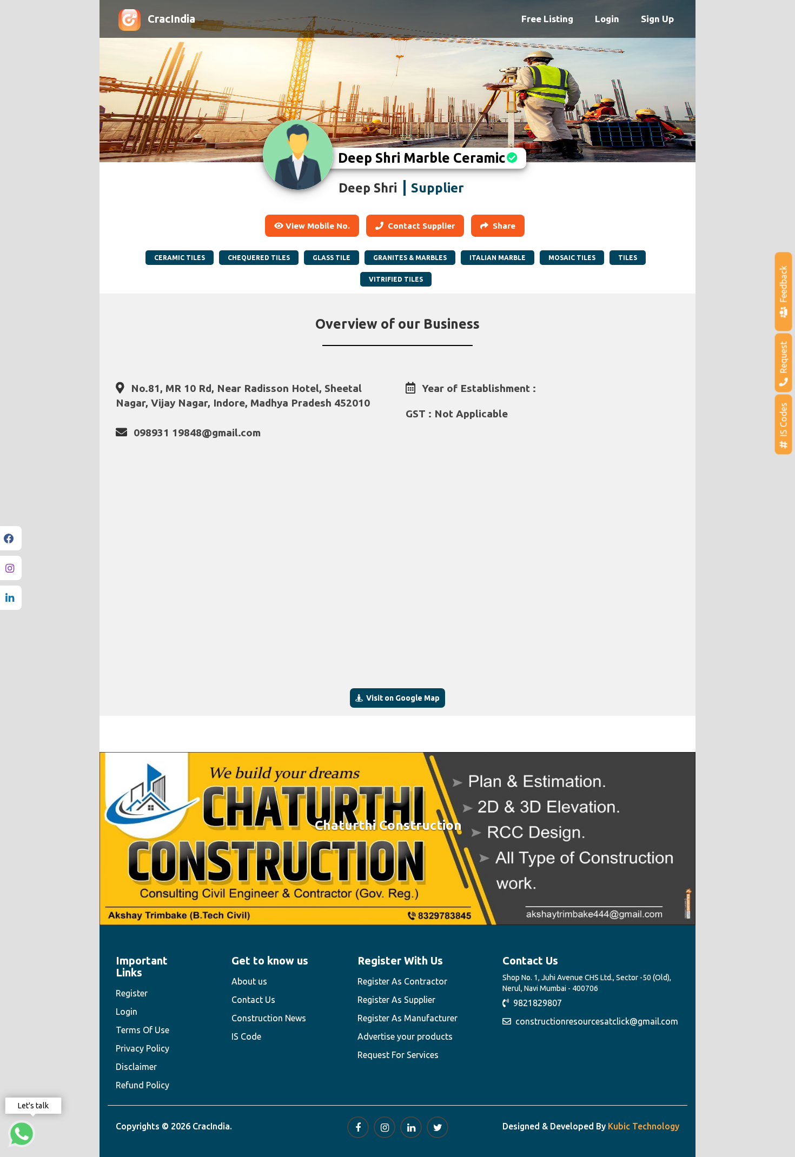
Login (607, 19)
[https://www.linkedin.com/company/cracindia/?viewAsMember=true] (411, 1127)
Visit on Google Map (401, 698)
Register (132, 993)
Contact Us (253, 1000)
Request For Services (398, 1055)
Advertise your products (405, 1036)
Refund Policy (142, 1085)
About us (249, 981)
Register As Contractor (402, 981)
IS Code (246, 1036)
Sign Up (657, 19)
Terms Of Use (142, 1030)
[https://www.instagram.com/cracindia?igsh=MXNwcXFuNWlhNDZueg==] (384, 1127)
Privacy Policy (142, 1048)
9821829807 (535, 1003)
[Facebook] (11, 538)
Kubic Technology (643, 1126)
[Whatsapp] (21, 1133)
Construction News (268, 1018)
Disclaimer (136, 1067)
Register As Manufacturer (407, 1018)
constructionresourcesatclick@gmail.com (594, 1021)
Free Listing (547, 19)
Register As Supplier (396, 1000)
